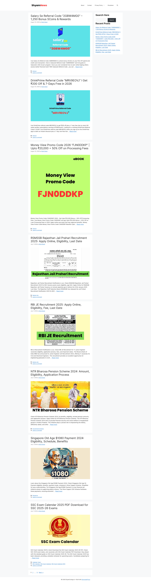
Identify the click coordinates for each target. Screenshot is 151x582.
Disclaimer (111, 5)
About (82, 5)
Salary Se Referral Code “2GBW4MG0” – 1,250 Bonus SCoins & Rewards (56, 17)
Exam (39, 562)
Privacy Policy (99, 5)
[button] (117, 5)
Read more (79, 67)
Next (41, 572)
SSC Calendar (36, 564)
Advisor (34, 71)
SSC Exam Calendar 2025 (58, 564)
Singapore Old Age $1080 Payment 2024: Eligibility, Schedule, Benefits (57, 439)
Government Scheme (38, 428)
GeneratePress (86, 579)
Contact (89, 5)
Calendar (34, 562)
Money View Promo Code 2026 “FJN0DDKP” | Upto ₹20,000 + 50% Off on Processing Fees (60, 146)
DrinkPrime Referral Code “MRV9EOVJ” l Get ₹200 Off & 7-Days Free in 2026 (59, 82)
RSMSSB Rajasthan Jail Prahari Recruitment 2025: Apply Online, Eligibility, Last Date (59, 239)
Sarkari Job (35, 295)
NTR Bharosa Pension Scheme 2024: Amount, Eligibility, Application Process (60, 373)
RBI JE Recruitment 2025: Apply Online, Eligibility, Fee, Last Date (56, 306)
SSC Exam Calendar (45, 564)
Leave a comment (37, 72)
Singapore (35, 495)
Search (112, 20)
